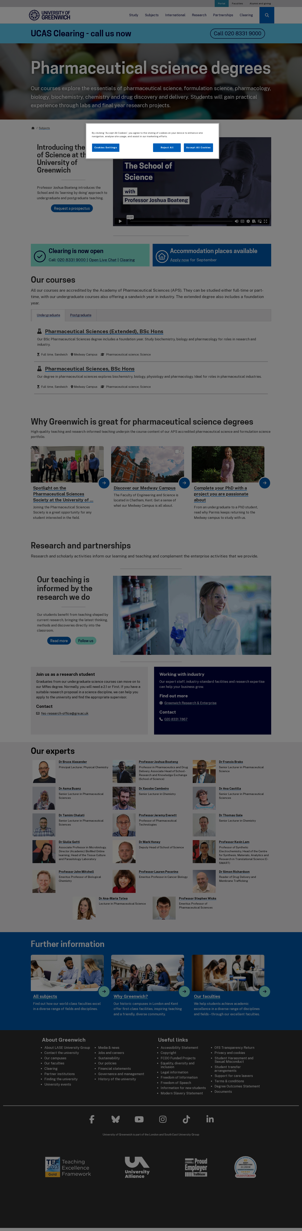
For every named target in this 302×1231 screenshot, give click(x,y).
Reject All (167, 147)
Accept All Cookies (198, 147)
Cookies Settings (105, 147)
